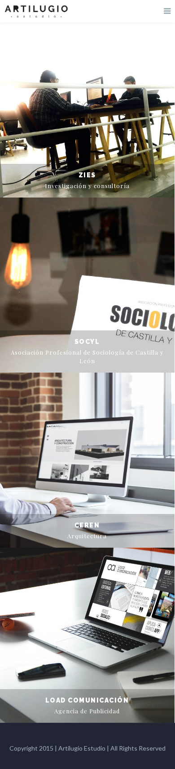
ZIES (87, 175)
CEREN (87, 525)
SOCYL (87, 341)
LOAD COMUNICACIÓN (87, 700)
